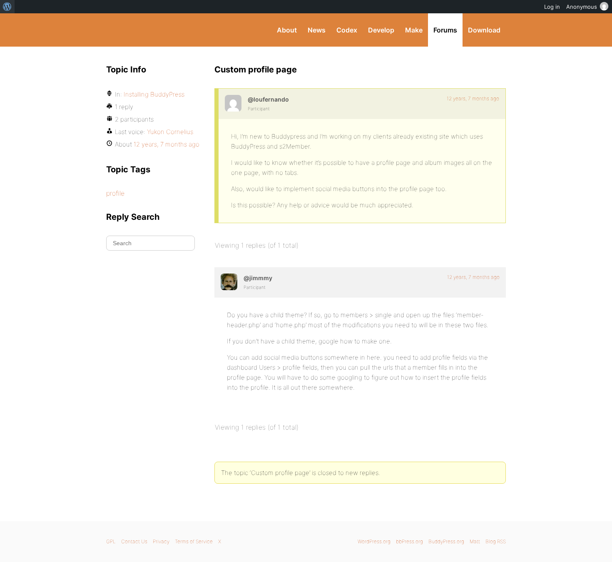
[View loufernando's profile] (233, 103)
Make (414, 30)
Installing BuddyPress (154, 94)
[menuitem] (7, 6)
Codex (346, 30)
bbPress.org (409, 541)
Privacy (161, 541)
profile (115, 193)
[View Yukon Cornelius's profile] (229, 282)
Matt (475, 541)
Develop (381, 30)
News (317, 30)
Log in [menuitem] (552, 6)
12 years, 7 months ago (473, 98)
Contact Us (134, 541)
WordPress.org (374, 541)
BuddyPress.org (162, 30)
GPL (111, 541)
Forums (445, 30)
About (287, 30)
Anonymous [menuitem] (581, 6)
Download (484, 30)
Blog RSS (495, 541)
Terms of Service (194, 541)
